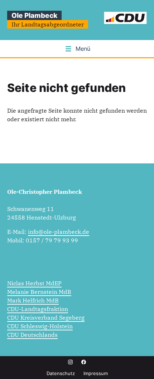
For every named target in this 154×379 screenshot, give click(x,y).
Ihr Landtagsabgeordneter (47, 24)
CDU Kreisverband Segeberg (46, 317)
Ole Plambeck (34, 15)
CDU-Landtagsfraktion (37, 308)
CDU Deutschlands (32, 334)
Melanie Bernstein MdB (39, 291)
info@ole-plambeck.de (58, 231)
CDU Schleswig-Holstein (40, 326)
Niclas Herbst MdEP (34, 283)
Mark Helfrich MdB (33, 300)
